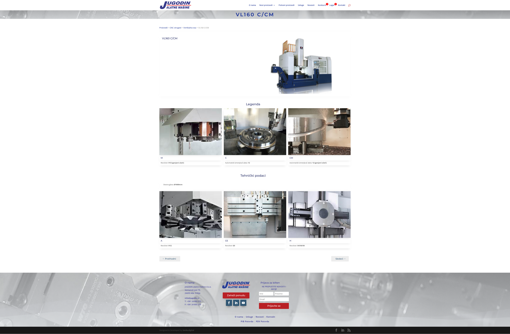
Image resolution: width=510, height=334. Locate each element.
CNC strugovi (175, 27)
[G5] (255, 214)
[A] (190, 214)
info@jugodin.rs (192, 298)
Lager (332, 5)
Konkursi (322, 5)
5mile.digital (188, 330)
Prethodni (170, 259)
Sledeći (339, 259)
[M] (190, 131)
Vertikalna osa (189, 27)
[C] (255, 131)
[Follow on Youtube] (243, 303)
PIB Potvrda (247, 321)
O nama (252, 5)
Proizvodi (163, 27)
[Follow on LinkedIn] (236, 303)
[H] (319, 214)
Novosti (310, 5)
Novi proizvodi (266, 5)
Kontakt (341, 5)
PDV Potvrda (262, 321)
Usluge (301, 5)
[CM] (319, 131)
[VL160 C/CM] (301, 65)
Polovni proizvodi (286, 5)
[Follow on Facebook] (229, 303)
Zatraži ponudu (236, 295)
